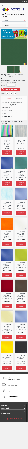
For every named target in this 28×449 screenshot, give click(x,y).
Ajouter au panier (10, 89)
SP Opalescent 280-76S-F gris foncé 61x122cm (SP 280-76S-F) (21, 358)
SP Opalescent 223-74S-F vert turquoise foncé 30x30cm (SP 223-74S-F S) (21, 174)
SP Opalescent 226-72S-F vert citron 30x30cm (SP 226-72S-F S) (21, 265)
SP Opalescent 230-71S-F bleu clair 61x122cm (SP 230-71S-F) (21, 204)
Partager (7, 93)
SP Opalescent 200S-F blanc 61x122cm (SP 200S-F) (21, 234)
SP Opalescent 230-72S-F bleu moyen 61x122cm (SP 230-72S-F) (7, 265)
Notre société (5, 408)
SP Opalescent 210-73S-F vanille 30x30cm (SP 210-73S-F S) (7, 327)
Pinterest (15, 93)
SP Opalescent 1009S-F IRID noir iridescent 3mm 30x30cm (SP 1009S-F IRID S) (7, 142)
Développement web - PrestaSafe (13, 419)
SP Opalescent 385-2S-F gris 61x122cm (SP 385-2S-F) (21, 141)
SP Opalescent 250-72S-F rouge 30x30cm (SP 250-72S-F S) (7, 296)
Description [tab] (8, 98)
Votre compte (5, 411)
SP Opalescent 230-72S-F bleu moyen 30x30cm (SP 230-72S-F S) (7, 174)
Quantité (3, 85)
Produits (4, 405)
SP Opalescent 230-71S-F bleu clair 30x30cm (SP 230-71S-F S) (21, 327)
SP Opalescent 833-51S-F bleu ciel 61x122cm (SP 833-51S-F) (7, 204)
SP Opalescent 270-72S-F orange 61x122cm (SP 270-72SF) (7, 234)
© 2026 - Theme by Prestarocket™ (13, 418)
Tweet (11, 93)
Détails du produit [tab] (18, 98)
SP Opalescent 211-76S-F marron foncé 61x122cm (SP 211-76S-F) (21, 296)
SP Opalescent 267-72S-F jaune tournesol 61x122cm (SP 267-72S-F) (7, 358)
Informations (5, 413)
